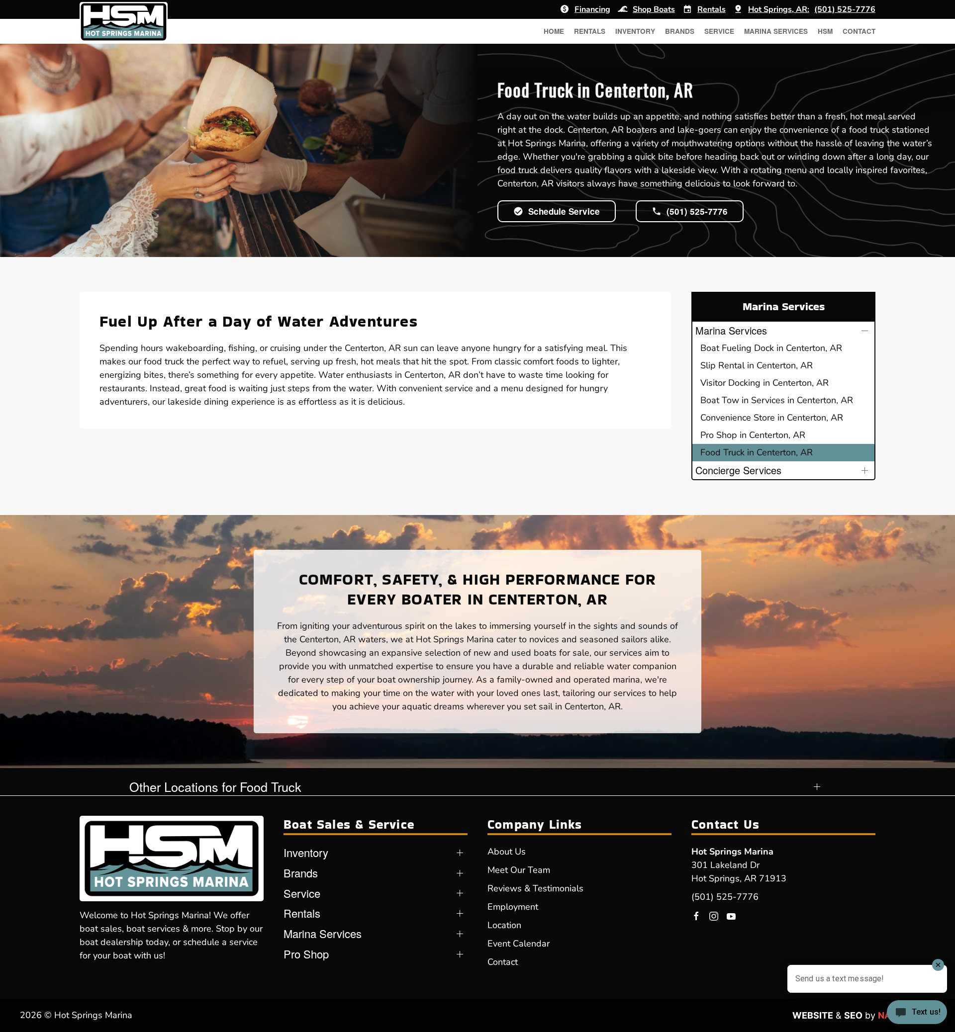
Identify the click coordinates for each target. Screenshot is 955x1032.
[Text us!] (917, 1013)
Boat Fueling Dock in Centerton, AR (771, 348)
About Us (506, 852)
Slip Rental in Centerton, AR (756, 365)
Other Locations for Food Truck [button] (215, 786)
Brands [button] (679, 31)
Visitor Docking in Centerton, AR (764, 383)
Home (554, 31)
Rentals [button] (589, 31)
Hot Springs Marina (732, 852)
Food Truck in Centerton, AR (756, 452)
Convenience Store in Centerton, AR (771, 418)
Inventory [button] (635, 31)
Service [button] (719, 31)
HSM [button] (825, 31)
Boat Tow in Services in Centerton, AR (776, 400)
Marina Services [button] (776, 31)
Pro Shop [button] (306, 953)
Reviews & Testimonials (535, 888)
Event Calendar (518, 943)
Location (504, 925)
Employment (512, 907)
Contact (859, 31)
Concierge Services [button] (738, 470)
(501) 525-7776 (725, 897)
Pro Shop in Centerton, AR (752, 435)
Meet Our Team (518, 870)
